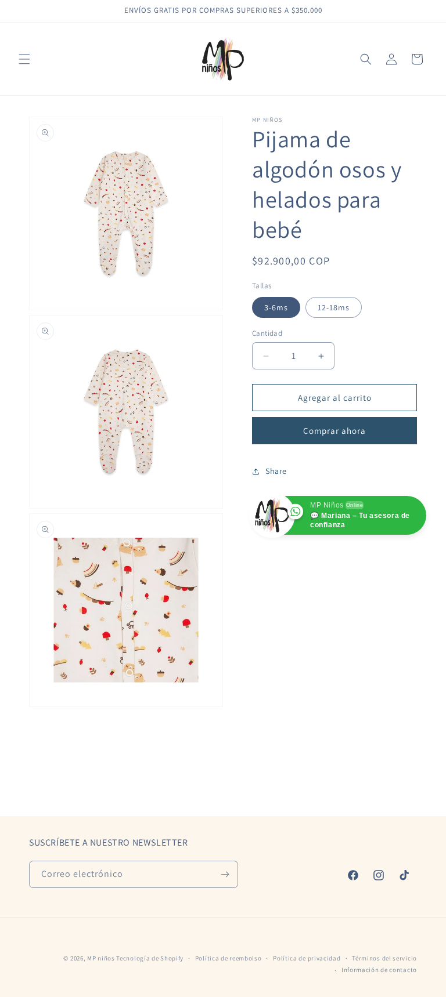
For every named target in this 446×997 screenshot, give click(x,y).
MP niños (101, 958)
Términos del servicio (384, 958)
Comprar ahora (334, 430)
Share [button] (276, 471)
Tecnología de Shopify (150, 958)
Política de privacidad (306, 958)
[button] (24, 59)
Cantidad (267, 333)
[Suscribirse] (225, 874)
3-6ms (276, 307)
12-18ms (334, 307)
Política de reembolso (228, 958)
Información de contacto (379, 970)
